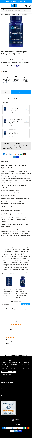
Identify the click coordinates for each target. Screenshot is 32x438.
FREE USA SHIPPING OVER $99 (15, 1)
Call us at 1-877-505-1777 (8, 372)
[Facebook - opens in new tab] (13, 424)
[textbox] (11, 304)
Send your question (26, 304)
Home (2, 14)
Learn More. (10, 148)
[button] (16, 10)
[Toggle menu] (2, 6)
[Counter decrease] (2, 92)
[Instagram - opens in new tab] (19, 424)
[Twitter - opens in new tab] (16, 424)
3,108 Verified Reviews (16, 326)
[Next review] (29, 345)
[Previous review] (2, 345)
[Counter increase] (8, 92)
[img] (16, 324)
